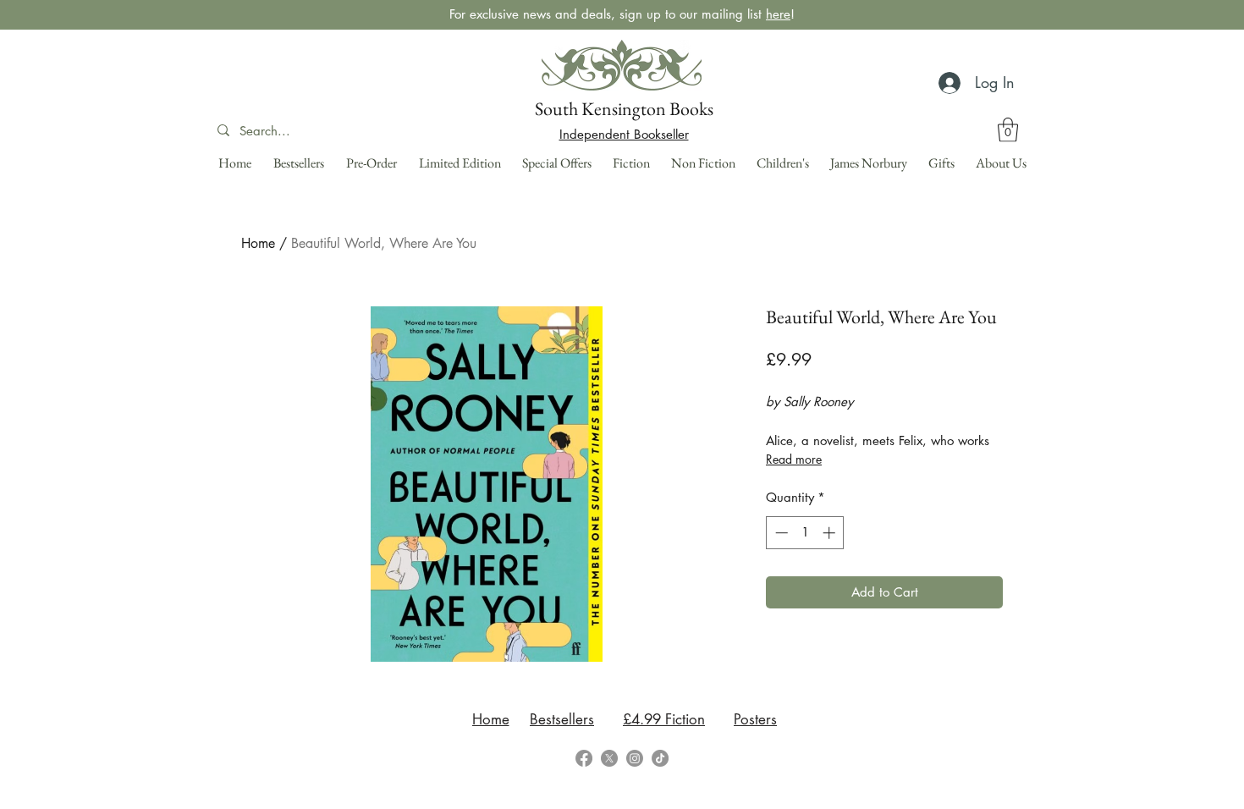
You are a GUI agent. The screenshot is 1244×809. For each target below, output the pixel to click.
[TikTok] (660, 758)
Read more (794, 459)
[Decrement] (779, 532)
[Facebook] (583, 758)
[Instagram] (634, 758)
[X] (609, 758)
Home (258, 243)
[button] (1008, 130)
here (778, 14)
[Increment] (830, 532)
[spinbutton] (805, 532)
